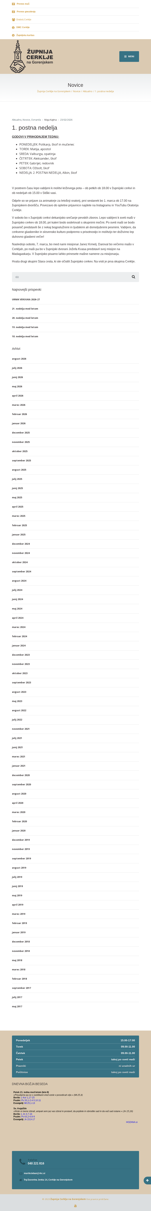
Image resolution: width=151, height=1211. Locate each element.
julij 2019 (17, 877)
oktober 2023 (19, 673)
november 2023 (21, 664)
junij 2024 (17, 599)
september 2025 (21, 460)
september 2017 (21, 988)
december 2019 (21, 839)
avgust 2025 (19, 469)
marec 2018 (18, 969)
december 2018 (21, 941)
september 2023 (21, 682)
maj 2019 (17, 895)
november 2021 (21, 728)
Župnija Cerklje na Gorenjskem (68, 1199)
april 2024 (17, 617)
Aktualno (17, 119)
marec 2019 (18, 913)
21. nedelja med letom (25, 308)
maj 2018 (17, 960)
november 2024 (21, 553)
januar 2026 (18, 423)
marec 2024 (18, 627)
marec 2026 (18, 404)
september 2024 (21, 571)
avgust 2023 (19, 692)
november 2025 (21, 442)
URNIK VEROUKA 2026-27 (26, 299)
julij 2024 (17, 590)
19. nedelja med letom (25, 327)
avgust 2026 (19, 358)
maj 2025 (17, 497)
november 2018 (21, 951)
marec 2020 (18, 812)
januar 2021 (18, 765)
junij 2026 (17, 377)
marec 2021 (18, 756)
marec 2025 (18, 515)
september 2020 (21, 784)
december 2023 (21, 654)
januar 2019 (18, 932)
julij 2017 (17, 997)
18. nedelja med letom (25, 336)
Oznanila (36, 119)
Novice (26, 119)
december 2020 (21, 775)
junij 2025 (17, 488)
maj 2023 (17, 701)
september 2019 (21, 858)
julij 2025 (17, 479)
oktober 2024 (19, 562)
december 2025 (21, 432)
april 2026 (17, 395)
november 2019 (21, 849)
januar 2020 (18, 830)
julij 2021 (17, 738)
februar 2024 (19, 636)
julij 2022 (17, 719)
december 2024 (21, 543)
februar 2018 (19, 978)
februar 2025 (19, 525)
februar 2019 (19, 923)
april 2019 (17, 904)
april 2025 (17, 506)
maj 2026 (17, 386)
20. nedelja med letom (25, 318)
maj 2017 (17, 1006)
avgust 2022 (19, 710)
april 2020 (17, 803)
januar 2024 (18, 645)
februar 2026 (19, 414)
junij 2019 (17, 886)
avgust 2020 (19, 793)
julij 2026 (17, 368)
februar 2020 (19, 821)
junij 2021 (17, 747)
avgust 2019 (19, 867)
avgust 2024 (19, 580)
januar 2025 (18, 534)
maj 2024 (17, 608)
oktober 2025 (19, 451)
